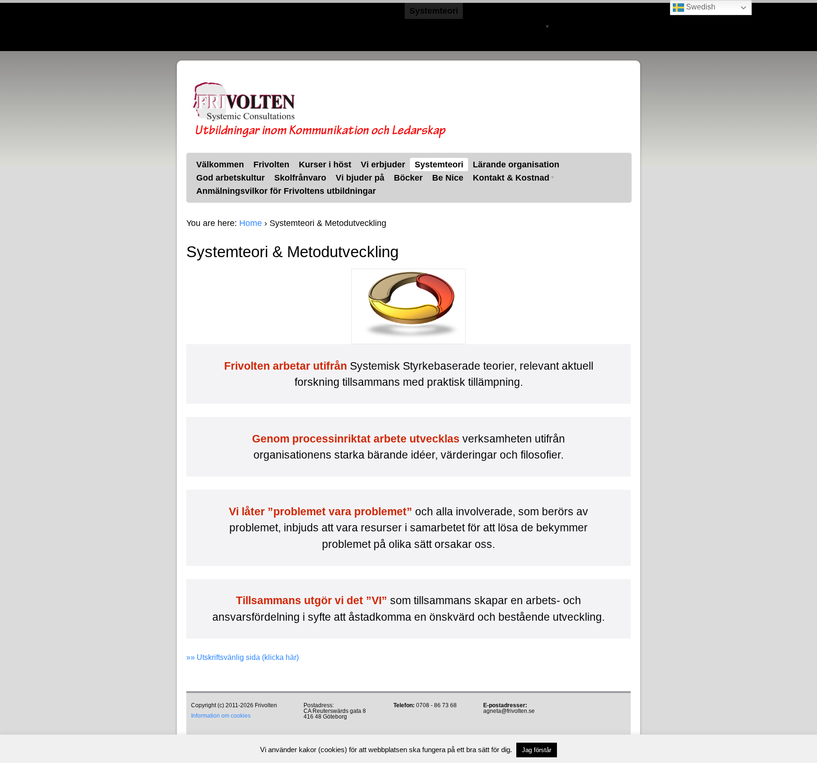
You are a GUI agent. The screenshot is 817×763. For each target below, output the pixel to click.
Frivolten (266, 11)
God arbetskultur (225, 27)
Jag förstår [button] (536, 750)
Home (250, 223)
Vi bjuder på (354, 27)
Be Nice (442, 27)
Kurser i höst (320, 11)
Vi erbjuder (378, 11)
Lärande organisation (511, 11)
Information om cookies (221, 715)
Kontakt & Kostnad (503, 28)
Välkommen (215, 11)
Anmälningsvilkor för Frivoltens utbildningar (281, 43)
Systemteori (433, 11)
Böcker (403, 27)
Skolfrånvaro (295, 27)
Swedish (699, 7)
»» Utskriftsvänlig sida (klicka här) (242, 657)
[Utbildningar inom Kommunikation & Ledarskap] (318, 136)
